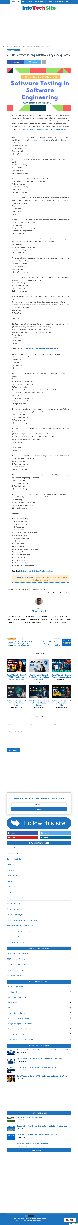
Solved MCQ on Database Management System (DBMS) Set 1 (37, 1135)
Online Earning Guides (16, 1013)
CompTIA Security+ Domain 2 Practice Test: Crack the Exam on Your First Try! (39, 677)
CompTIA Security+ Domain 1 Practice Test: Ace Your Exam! (61, 676)
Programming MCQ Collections (20, 1024)
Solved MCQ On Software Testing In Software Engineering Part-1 (26, 643)
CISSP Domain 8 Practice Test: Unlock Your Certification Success (16, 703)
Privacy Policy (24, 1218)
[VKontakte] (5, 155)
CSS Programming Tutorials (16, 959)
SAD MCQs (10, 870)
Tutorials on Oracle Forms (15, 975)
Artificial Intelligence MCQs (15, 909)
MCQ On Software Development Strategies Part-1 (39, 349)
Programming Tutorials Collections (21, 1029)
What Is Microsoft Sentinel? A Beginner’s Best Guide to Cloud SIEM (39, 1058)
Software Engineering (39, 589)
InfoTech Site (28, 1221)
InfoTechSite (55, 616)
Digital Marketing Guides (17, 997)
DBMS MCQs (11, 864)
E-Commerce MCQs (13, 937)
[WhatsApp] (5, 165)
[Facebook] (5, 121)
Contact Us (42, 1218)
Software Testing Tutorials (16, 970)
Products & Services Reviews (19, 1018)
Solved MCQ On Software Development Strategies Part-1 (51, 643)
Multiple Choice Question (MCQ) (18, 589)
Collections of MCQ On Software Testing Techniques (36, 571)
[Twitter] (5, 126)
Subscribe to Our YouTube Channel (27, 577)
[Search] (70, 1)
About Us (16, 1218)
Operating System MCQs (15, 853)
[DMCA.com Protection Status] (29, 1216)
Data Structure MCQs (14, 859)
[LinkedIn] (5, 140)
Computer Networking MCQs (16, 898)
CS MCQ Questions (13, 50)
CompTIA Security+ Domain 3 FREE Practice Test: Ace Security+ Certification (38, 1)
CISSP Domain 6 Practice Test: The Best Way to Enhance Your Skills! (61, 703)
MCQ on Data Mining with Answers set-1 (31, 1117)
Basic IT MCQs (11, 848)
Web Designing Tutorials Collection (21, 1039)
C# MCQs (10, 892)
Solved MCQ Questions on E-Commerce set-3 (32, 1143)
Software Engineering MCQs (16, 914)
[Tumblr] (5, 145)
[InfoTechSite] (39, 8)
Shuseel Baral (39, 611)
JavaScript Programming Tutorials (18, 953)
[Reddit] (5, 150)
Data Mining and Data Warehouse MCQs (19, 931)
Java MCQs (10, 881)
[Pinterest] (5, 131)
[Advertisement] (39, 30)
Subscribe (39, 809)
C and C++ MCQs (12, 875)
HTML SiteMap (33, 1218)
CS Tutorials (13, 992)
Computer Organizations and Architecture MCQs (22, 920)
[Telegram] (5, 160)
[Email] (5, 135)
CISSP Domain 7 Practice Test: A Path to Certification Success (39, 703)
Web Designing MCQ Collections (20, 1034)
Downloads (12, 1002)
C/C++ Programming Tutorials (17, 964)
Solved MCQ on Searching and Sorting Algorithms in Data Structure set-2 (42, 1126)
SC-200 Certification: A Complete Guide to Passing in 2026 (37, 1067)
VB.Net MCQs (11, 887)
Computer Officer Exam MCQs (16, 942)
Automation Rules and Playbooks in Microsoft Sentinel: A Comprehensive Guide (44, 1050)
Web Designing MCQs (13, 903)
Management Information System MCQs (20, 926)
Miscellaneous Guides (16, 1008)
